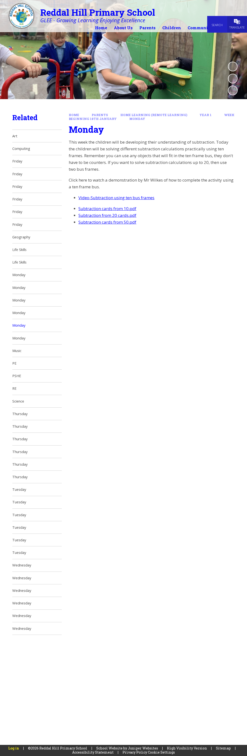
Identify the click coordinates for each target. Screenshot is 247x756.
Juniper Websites (143, 748)
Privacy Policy (135, 752)
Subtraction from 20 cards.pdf (107, 215)
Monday (137, 119)
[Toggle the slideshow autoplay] (233, 66)
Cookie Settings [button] (161, 752)
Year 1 (205, 115)
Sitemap (223, 748)
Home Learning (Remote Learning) (153, 115)
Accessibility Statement (93, 752)
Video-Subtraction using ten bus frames (116, 197)
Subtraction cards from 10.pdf (107, 208)
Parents (100, 115)
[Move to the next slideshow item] (233, 90)
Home (74, 115)
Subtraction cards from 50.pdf (107, 222)
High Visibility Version (187, 748)
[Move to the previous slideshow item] (233, 78)
